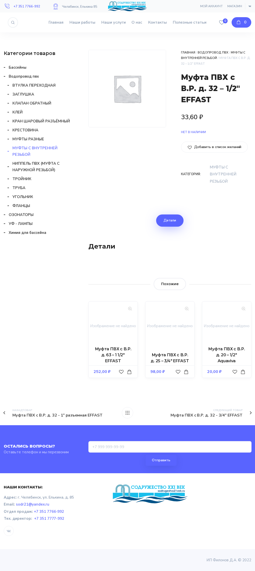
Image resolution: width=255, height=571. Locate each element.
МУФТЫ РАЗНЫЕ (28, 139)
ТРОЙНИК (21, 178)
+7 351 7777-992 (49, 518)
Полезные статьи (189, 22)
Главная (56, 22)
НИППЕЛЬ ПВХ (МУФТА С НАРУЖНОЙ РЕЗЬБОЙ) (36, 166)
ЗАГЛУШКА (23, 94)
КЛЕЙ (17, 112)
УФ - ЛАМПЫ (21, 223)
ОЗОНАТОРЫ (21, 214)
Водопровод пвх (213, 52)
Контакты (157, 22)
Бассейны (17, 67)
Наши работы (82, 22)
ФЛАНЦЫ (21, 205)
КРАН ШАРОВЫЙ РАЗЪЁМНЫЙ (41, 121)
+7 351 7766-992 (26, 6)
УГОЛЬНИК (22, 196)
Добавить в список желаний (217, 147)
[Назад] (127, 412)
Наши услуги (113, 22)
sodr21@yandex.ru (32, 504)
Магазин (234, 6)
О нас (136, 22)
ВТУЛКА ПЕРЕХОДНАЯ (34, 85)
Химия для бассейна (27, 232)
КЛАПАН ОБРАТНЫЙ (31, 103)
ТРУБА (18, 187)
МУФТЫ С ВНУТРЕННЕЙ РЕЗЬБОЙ (223, 174)
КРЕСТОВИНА (25, 130)
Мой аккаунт (211, 6)
